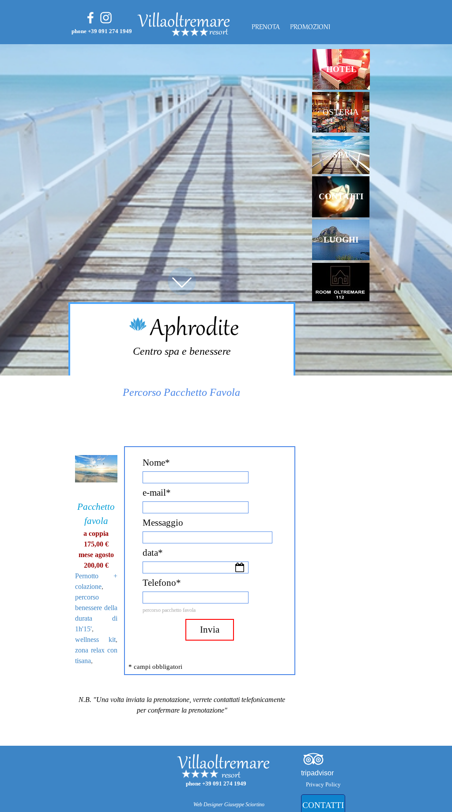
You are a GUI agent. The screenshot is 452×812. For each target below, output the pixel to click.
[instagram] (106, 18)
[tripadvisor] (313, 759)
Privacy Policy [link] (323, 784)
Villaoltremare (184, 22)
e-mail (157, 492)
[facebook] (90, 18)
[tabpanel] (242, 33)
